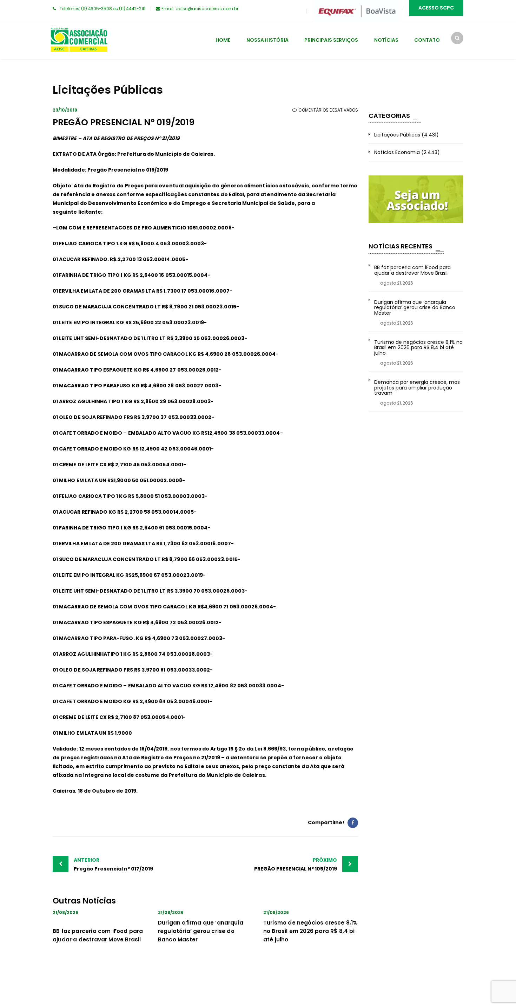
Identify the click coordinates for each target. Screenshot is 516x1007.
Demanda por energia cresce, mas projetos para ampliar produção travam (417, 388)
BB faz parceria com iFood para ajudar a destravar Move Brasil (412, 270)
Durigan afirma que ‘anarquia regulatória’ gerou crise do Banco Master (200, 931)
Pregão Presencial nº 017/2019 (113, 864)
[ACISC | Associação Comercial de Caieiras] (79, 40)
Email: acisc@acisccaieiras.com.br (199, 9)
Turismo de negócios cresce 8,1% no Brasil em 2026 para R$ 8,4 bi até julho (310, 931)
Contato (427, 40)
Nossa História (267, 40)
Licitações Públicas (397, 134)
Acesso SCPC (436, 7)
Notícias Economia (397, 152)
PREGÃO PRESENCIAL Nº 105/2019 (295, 864)
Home (223, 40)
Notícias (386, 40)
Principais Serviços (331, 40)
